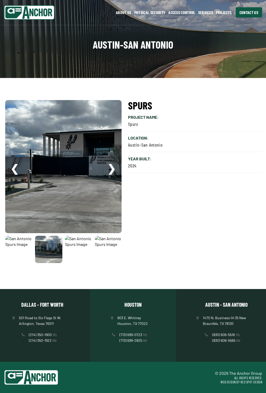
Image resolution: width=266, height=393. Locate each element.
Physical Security (149, 12)
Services (205, 12)
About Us (123, 12)
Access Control (181, 12)
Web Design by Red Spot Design (241, 382)
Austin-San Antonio (133, 44)
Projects (224, 12)
